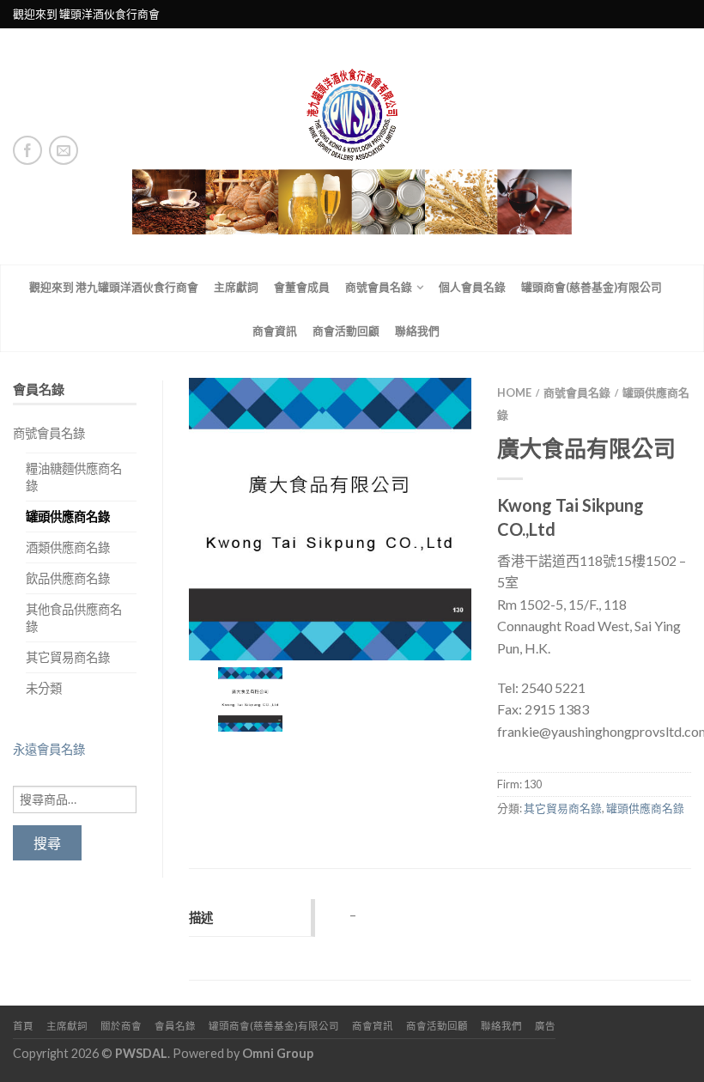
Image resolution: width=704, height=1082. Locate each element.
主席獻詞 (236, 287)
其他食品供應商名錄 (74, 617)
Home (514, 392)
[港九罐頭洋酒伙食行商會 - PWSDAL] (352, 146)
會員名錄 (175, 1025)
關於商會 (121, 1025)
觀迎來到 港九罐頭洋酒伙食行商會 (113, 287)
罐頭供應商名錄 (68, 516)
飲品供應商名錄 (68, 578)
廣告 (545, 1025)
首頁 (23, 1025)
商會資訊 (274, 330)
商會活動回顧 (346, 330)
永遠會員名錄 (49, 749)
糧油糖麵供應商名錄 (74, 476)
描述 (201, 917)
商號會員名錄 (378, 287)
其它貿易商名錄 (68, 657)
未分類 (44, 688)
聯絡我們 (417, 330)
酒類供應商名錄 (68, 547)
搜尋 (47, 843)
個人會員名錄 (472, 287)
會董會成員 (302, 287)
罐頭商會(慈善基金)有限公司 (591, 287)
